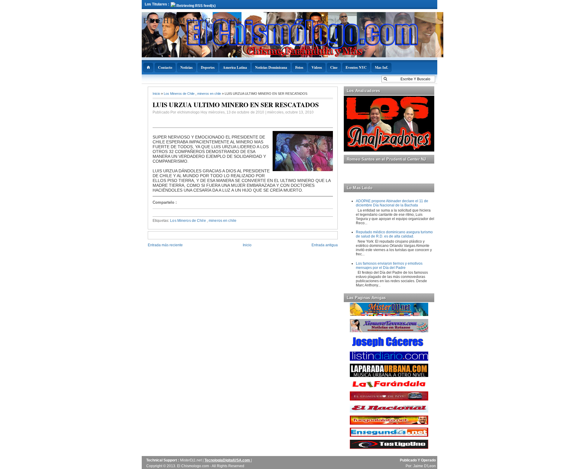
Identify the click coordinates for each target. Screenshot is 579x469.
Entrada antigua (325, 245)
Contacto (165, 67)
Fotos (299, 67)
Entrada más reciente (165, 245)
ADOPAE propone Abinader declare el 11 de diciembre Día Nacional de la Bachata (392, 203)
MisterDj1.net (191, 460)
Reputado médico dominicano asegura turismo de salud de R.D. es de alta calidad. (394, 234)
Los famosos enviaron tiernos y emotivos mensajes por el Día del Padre (389, 265)
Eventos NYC (356, 67)
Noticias (186, 67)
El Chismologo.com (192, 20)
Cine (333, 67)
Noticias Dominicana (271, 67)
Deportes (208, 67)
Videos (317, 67)
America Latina (235, 67)
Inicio (157, 93)
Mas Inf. (381, 67)
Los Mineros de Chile (179, 93)
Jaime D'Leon (424, 466)
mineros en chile (209, 93)
